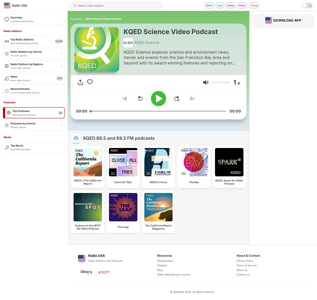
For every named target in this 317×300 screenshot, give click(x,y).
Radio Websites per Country (174, 274)
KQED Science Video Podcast (103, 18)
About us (241, 269)
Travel (254, 5)
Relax (242, 5)
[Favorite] (90, 82)
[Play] (158, 98)
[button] (205, 82)
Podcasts (76, 18)
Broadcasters (165, 260)
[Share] (80, 82)
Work (209, 5)
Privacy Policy (244, 260)
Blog (160, 269)
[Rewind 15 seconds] (140, 99)
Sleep (230, 5)
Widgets (162, 265)
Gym (220, 5)
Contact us (242, 274)
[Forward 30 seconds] (177, 99)
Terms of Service (246, 265)
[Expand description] (240, 63)
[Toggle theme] (307, 5)
